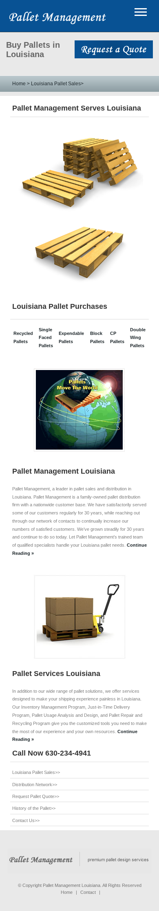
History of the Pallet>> (33, 808)
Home (19, 83)
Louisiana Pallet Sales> (57, 83)
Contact (88, 892)
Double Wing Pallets (138, 337)
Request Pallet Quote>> (35, 796)
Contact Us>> (26, 820)
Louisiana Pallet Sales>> (36, 772)
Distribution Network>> (34, 784)
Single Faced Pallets (46, 337)
